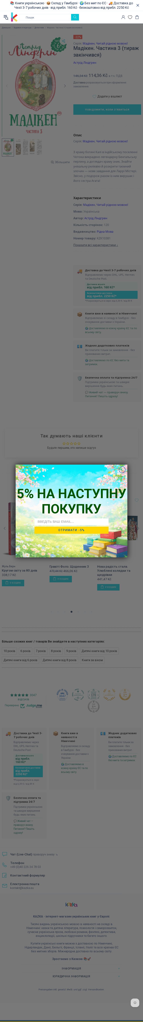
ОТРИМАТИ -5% (71, 530)
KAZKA (14, 17)
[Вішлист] (130, 17)
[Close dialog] (122, 469)
